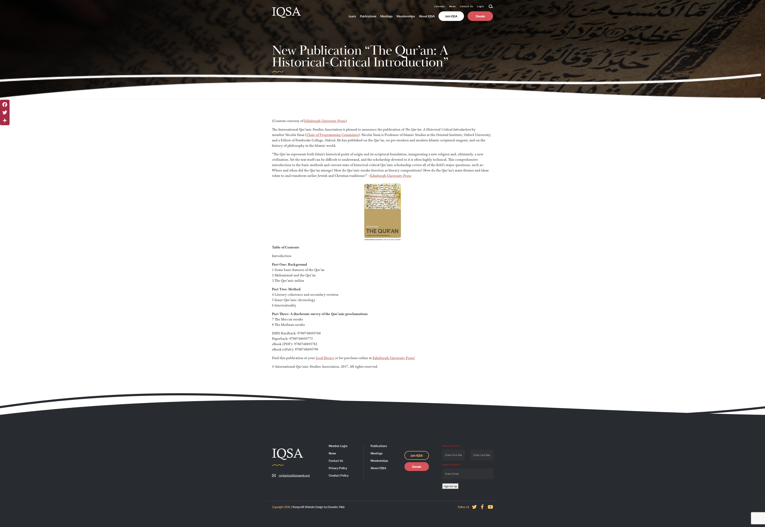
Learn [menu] (352, 16)
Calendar (439, 6)
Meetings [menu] (386, 16)
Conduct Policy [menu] (339, 475)
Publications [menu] (368, 16)
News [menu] (332, 453)
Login (480, 6)
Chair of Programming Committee (332, 135)
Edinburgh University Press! (394, 358)
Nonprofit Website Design (307, 507)
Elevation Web (336, 507)
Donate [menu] (480, 16)
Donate (416, 467)
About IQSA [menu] (427, 16)
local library (325, 358)
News (452, 6)
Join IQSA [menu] (451, 16)
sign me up (450, 486)
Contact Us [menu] (336, 461)
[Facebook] (5, 104)
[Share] (5, 120)
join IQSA (417, 455)
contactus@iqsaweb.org (291, 475)
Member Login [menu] (338, 446)
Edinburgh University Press (324, 121)
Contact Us (466, 6)
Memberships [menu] (406, 16)
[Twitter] (5, 112)
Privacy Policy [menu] (338, 468)
